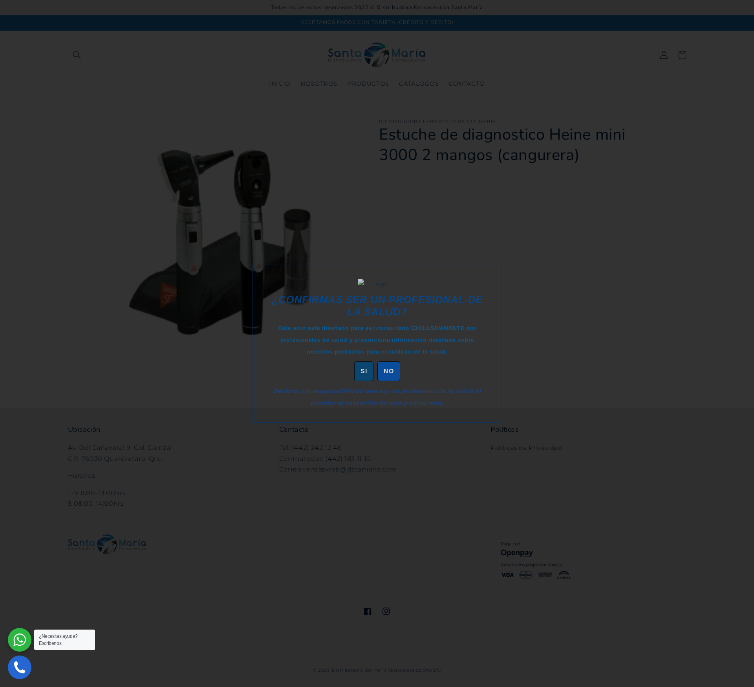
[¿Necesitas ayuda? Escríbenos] (19, 640)
